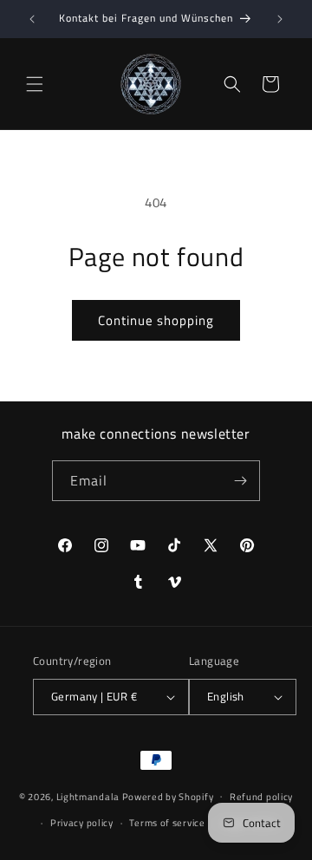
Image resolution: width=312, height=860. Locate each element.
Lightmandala (88, 796)
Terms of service (167, 823)
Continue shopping (156, 320)
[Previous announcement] (32, 19)
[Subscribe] (240, 480)
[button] (35, 84)
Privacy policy (82, 823)
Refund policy (261, 797)
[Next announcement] (280, 19)
